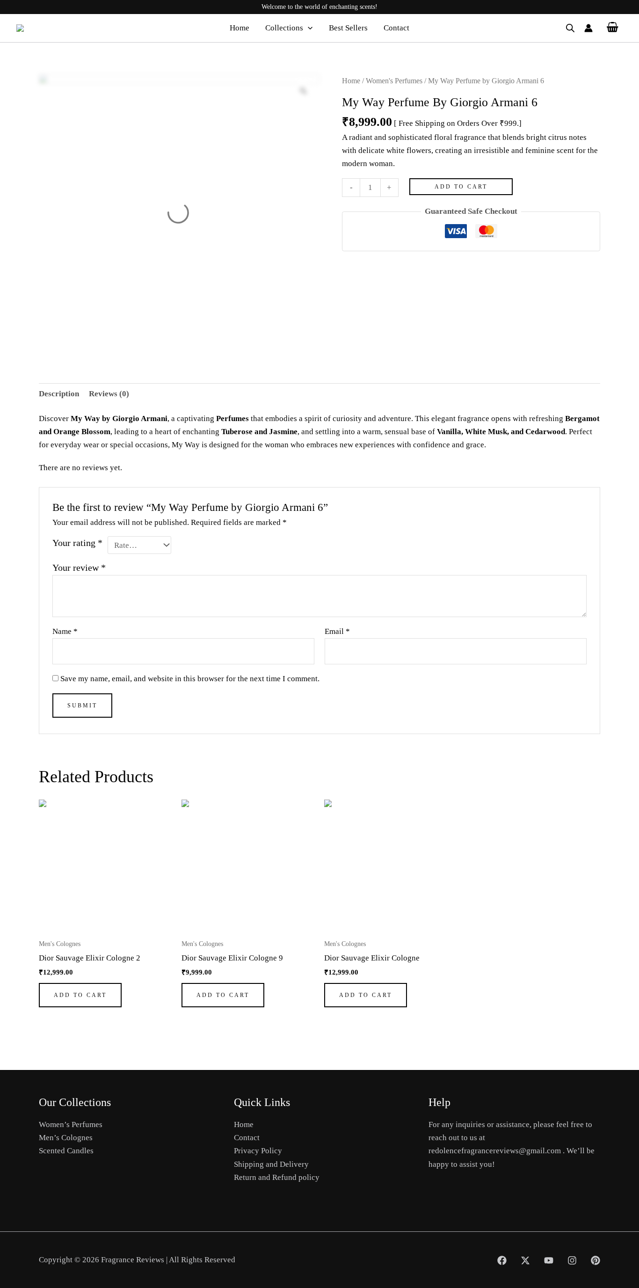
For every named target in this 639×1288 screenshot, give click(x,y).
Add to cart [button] (80, 995)
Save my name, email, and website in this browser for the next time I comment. (190, 678)
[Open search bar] (570, 28)
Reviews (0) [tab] (109, 393)
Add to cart (461, 186)
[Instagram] (572, 1260)
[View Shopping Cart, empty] (612, 28)
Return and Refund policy (277, 1177)
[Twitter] (525, 1260)
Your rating (77, 543)
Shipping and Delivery (271, 1164)
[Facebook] (502, 1260)
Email (337, 631)
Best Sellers (348, 27)
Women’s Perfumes (70, 1124)
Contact (396, 27)
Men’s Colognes (66, 1137)
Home (239, 27)
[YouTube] (548, 1260)
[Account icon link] (588, 28)
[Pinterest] (595, 1260)
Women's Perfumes (394, 81)
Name (65, 631)
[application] (307, 28)
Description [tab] (59, 393)
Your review (79, 567)
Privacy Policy (258, 1150)
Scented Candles (66, 1150)
